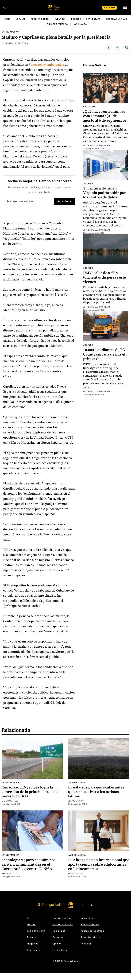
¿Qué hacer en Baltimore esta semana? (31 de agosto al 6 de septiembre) (105, 116)
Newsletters (87, 918)
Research (86, 943)
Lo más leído (60, 950)
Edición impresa (90, 924)
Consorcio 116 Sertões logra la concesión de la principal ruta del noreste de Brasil (30, 791)
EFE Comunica (10, 801)
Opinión (57, 943)
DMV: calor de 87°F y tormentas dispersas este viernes (104, 277)
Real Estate (93, 19)
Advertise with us (90, 937)
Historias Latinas (116, 19)
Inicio (7, 19)
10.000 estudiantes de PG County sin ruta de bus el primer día (104, 354)
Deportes (58, 937)
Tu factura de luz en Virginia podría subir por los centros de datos (104, 192)
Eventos (59, 19)
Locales (21, 19)
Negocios (75, 19)
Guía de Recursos (57, 24)
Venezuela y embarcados (46, 64)
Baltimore (89, 106)
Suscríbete (109, 7)
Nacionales (80, 24)
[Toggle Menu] (124, 7)
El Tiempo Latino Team (15, 43)
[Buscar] (4, 7)
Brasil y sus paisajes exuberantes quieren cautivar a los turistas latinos (96, 791)
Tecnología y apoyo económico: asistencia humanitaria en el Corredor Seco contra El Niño (28, 864)
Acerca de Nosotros (92, 930)
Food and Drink (40, 19)
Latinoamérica (10, 32)
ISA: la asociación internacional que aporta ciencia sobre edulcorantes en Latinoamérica (98, 864)
